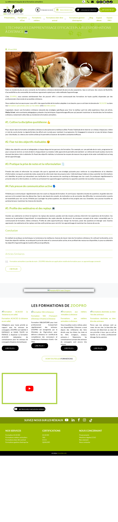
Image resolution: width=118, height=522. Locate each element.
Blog (91, 17)
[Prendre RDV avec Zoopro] (59, 290)
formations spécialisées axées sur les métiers (24, 106)
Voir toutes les (59, 358)
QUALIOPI (46, 442)
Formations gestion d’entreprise (16, 442)
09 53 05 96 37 (107, 10)
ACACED (45, 435)
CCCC (44, 440)
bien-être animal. (50, 106)
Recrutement (83, 440)
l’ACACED (103, 103)
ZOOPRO (13, 96)
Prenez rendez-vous (66, 10)
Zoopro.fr (61, 453)
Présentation (9, 17)
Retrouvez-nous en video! (32, 409)
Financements (84, 435)
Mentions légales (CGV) (87, 437)
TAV (43, 437)
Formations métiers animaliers (16, 437)
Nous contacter (84, 442)
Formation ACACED (12, 435)
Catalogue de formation (88, 10)
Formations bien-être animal (15, 440)
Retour (13, 269)
